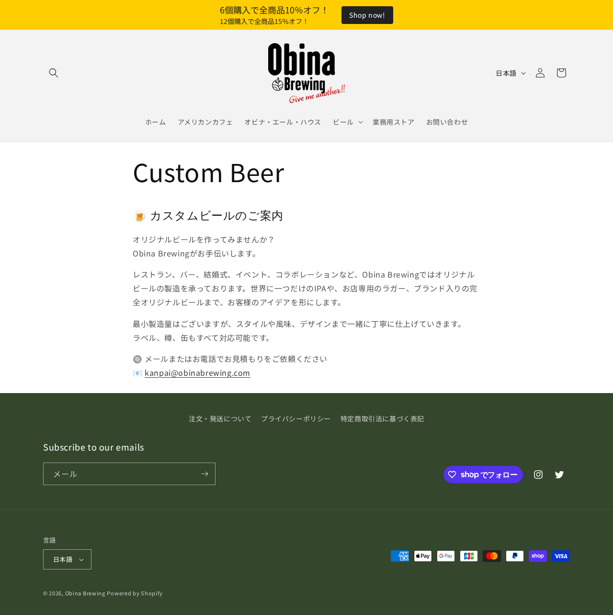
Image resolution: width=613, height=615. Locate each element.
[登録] (204, 474)
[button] (53, 72)
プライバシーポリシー (296, 418)
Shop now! (367, 15)
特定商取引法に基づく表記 (382, 418)
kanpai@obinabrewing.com (197, 372)
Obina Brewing (85, 593)
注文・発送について (220, 418)
